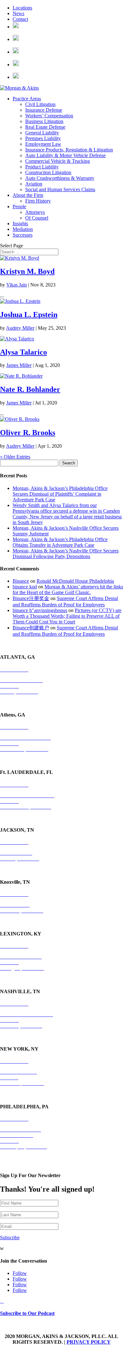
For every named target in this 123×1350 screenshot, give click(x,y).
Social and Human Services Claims (60, 189)
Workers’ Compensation (49, 115)
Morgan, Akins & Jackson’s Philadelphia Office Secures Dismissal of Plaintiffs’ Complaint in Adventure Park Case (60, 494)
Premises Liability (43, 138)
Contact (20, 19)
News (18, 13)
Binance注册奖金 (31, 598)
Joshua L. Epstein (28, 314)
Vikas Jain (16, 284)
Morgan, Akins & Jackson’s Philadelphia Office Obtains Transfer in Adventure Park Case (60, 542)
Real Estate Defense (45, 127)
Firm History (38, 200)
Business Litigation (44, 121)
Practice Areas (27, 98)
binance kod (25, 586)
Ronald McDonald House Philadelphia (75, 581)
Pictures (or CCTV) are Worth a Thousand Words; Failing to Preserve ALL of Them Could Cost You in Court (67, 616)
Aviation (33, 183)
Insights (20, 223)
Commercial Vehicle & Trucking (57, 161)
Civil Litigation (40, 104)
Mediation (23, 229)
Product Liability (42, 166)
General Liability (42, 132)
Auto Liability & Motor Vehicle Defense (65, 155)
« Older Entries (15, 456)
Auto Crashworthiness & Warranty (59, 178)
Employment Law (43, 144)
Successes (22, 235)
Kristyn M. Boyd (27, 271)
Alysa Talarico (23, 352)
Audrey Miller (20, 328)
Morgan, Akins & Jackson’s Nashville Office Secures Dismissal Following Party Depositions (66, 553)
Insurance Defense (43, 110)
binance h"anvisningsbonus (40, 610)
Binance (21, 581)
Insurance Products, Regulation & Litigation (69, 149)
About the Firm (28, 195)
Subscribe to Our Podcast (27, 1313)
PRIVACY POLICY (89, 1342)
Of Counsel (36, 218)
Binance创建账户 (31, 627)
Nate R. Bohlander (30, 389)
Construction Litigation (48, 172)
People (19, 206)
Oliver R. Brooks (27, 432)
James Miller (19, 365)
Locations (22, 7)
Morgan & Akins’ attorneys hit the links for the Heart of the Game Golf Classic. (68, 589)
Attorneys (35, 212)
